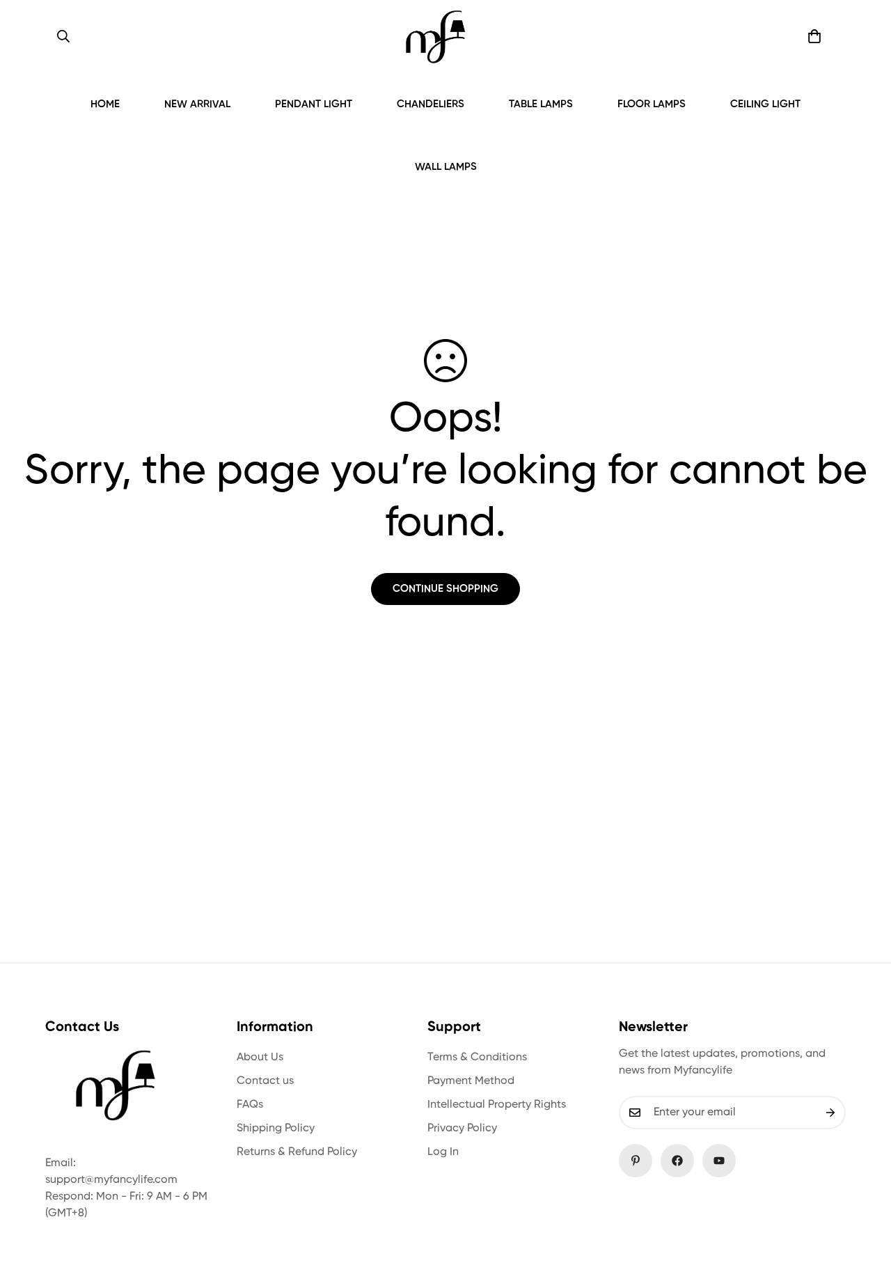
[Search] (63, 36)
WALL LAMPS (446, 167)
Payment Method (470, 1081)
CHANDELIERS (430, 104)
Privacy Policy (462, 1128)
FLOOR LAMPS (651, 104)
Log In (443, 1152)
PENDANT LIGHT (313, 104)
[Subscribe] (830, 1112)
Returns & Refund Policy (297, 1152)
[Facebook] (677, 1160)
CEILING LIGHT (765, 104)
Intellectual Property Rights (496, 1104)
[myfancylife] (435, 36)
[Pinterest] (635, 1160)
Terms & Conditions (477, 1057)
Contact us (265, 1081)
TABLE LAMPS (541, 104)
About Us (260, 1057)
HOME (105, 104)
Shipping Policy (276, 1128)
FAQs (250, 1104)
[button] (814, 36)
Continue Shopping (445, 588)
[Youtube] (719, 1160)
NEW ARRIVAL (197, 104)
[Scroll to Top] (864, 1196)
